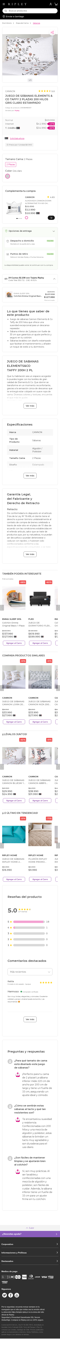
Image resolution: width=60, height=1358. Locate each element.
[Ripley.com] (17, 4)
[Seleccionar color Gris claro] (7, 176)
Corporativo (7, 1244)
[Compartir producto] (52, 32)
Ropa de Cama (22, 23)
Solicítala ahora (17, 138)
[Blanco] (26, 217)
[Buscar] (5, 10)
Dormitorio (7, 23)
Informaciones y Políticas (14, 1253)
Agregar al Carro (14, 643)
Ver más (30, 406)
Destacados (7, 1261)
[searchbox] (33, 10)
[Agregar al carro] (51, 218)
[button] (56, 4)
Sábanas (36, 23)
